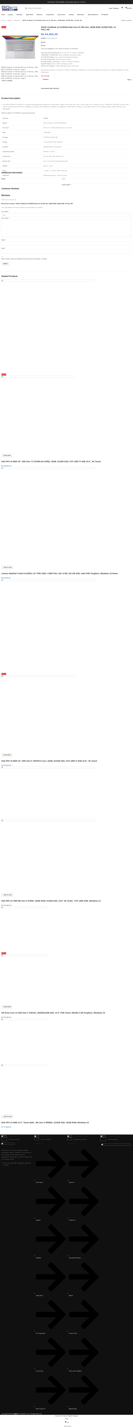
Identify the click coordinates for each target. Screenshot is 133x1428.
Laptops (9, 20)
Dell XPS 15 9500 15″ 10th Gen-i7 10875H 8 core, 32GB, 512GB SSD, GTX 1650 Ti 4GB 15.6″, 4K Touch (49, 761)
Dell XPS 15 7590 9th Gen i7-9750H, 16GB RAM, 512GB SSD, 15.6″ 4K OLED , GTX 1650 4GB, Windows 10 (51, 901)
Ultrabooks (17, 20)
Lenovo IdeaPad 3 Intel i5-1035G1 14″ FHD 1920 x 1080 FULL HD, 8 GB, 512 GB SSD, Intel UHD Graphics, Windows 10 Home (59, 573)
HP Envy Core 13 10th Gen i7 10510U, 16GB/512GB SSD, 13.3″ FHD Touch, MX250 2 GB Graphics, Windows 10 (53, 1013)
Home (3, 20)
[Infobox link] (17, 1138)
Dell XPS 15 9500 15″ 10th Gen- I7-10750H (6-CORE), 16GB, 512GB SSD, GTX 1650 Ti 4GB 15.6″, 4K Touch (51, 461)
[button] (7, 567)
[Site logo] (9, 8)
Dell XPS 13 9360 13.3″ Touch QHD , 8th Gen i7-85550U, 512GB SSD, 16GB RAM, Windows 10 (45, 1122)
